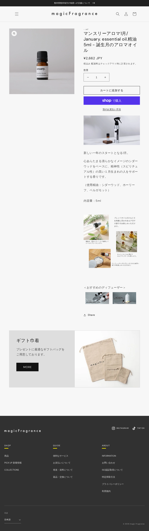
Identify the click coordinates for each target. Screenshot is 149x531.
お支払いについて (62, 462)
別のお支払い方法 (112, 109)
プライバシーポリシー (113, 484)
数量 (86, 70)
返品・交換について (63, 477)
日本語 (7, 519)
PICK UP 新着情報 (13, 462)
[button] (118, 14)
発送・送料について (63, 469)
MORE (27, 367)
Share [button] (91, 315)
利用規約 (106, 491)
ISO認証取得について (112, 469)
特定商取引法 (108, 477)
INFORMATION (109, 455)
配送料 (94, 63)
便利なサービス (60, 455)
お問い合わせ (108, 462)
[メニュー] (17, 14)
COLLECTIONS (11, 469)
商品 (6, 455)
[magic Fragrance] (22, 431)
